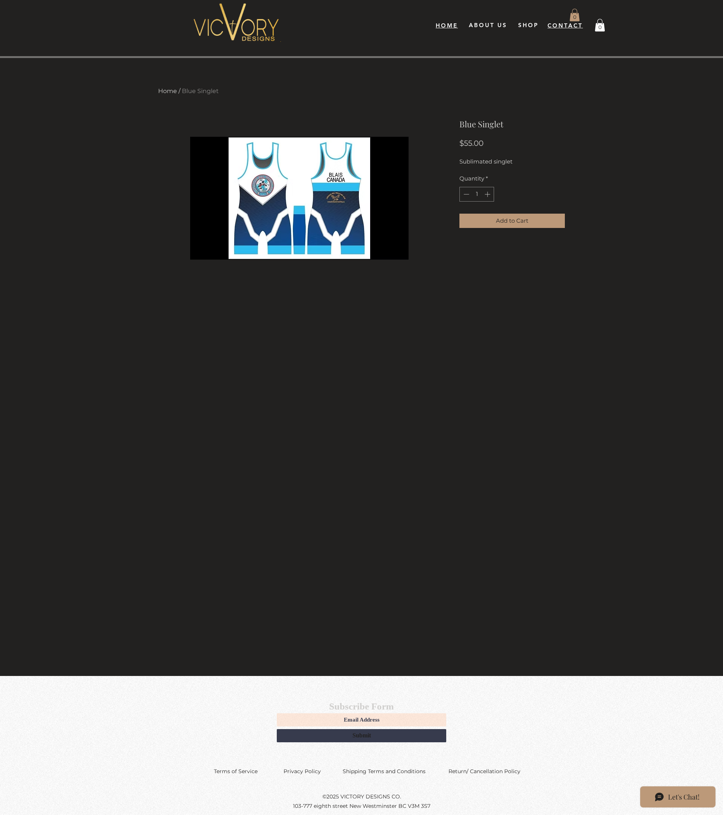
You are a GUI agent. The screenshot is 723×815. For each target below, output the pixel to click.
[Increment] (488, 194)
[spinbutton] (477, 194)
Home (167, 91)
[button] (574, 15)
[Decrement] (466, 194)
